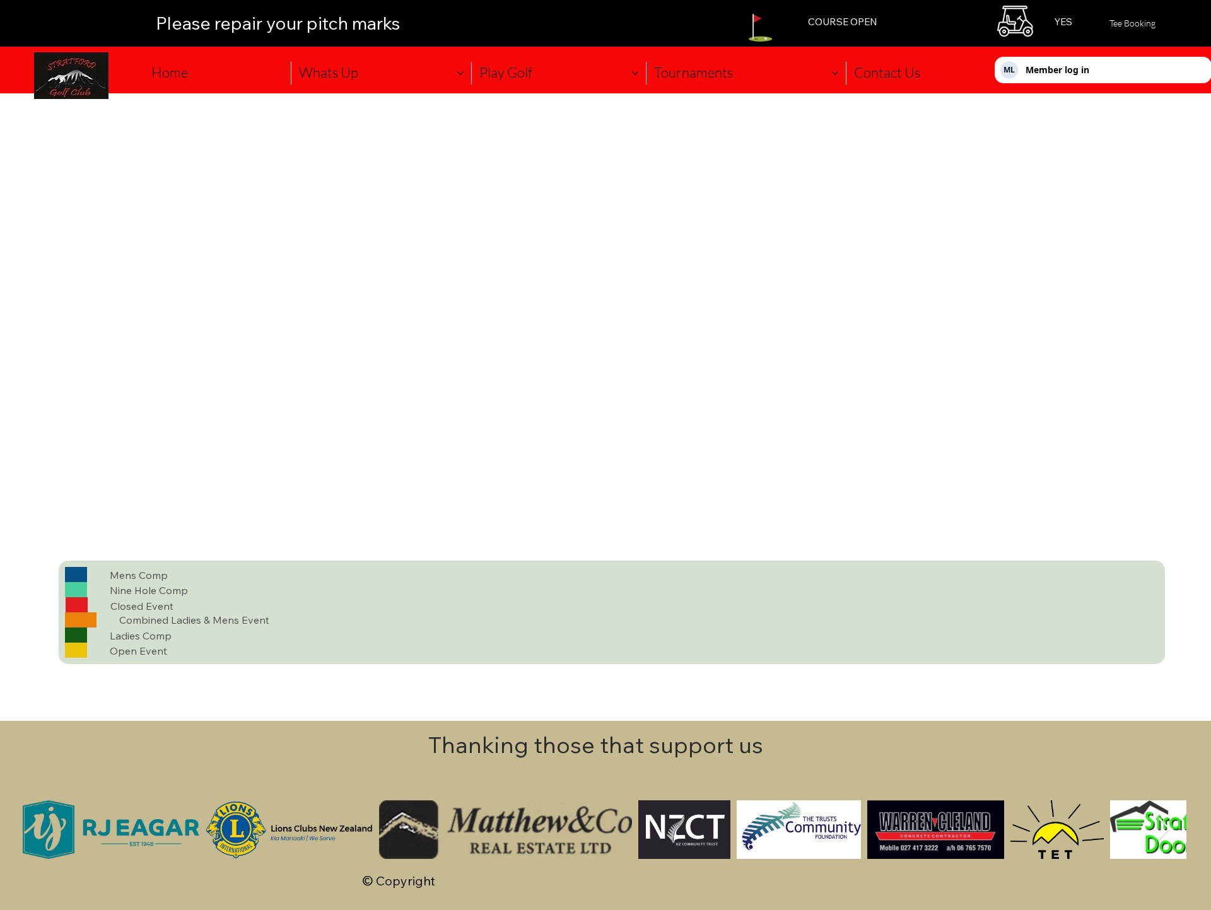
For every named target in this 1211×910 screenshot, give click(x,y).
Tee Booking (1132, 23)
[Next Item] (1164, 829)
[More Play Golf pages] (635, 73)
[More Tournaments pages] (835, 73)
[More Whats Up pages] (460, 73)
